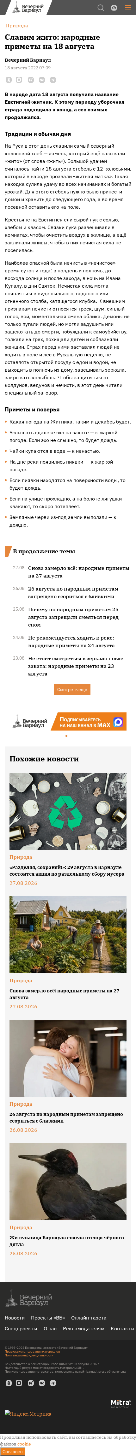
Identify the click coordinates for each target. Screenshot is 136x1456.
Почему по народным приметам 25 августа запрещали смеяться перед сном (73, 617)
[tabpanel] (68, 721)
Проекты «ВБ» (48, 1317)
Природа (20, 857)
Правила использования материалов (32, 1351)
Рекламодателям (83, 1328)
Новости (15, 1317)
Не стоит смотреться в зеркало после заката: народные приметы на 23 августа (75, 666)
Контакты (122, 1328)
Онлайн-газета (89, 1317)
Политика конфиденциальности (29, 1355)
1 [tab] (66, 736)
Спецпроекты (21, 1328)
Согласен (13, 1451)
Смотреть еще (72, 689)
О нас (50, 1328)
